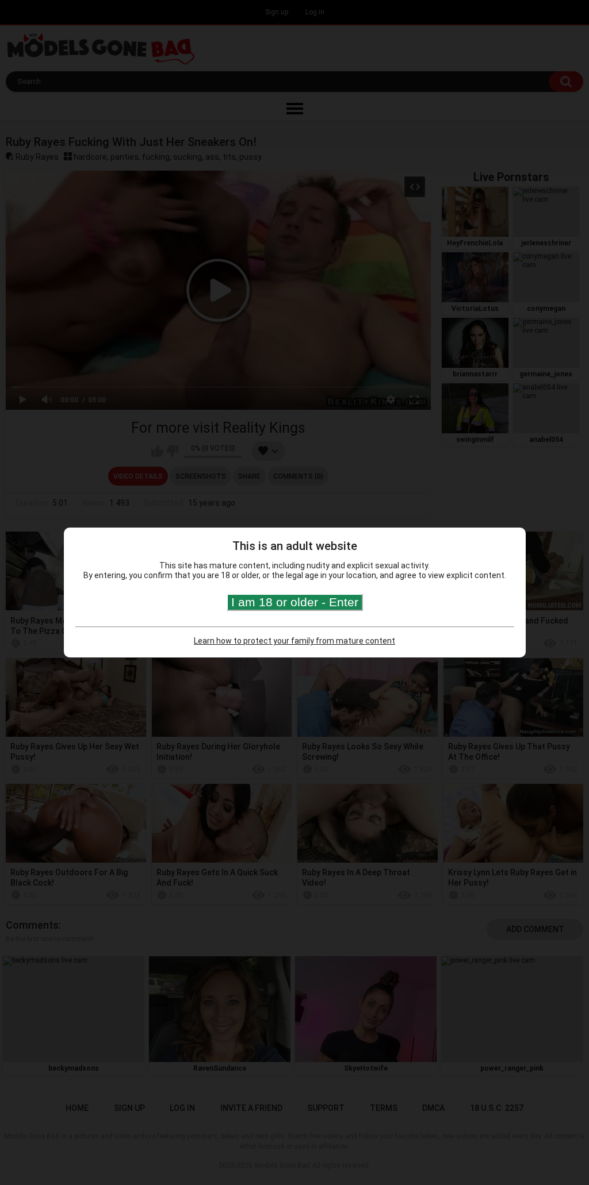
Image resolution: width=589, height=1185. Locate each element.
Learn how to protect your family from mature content (294, 640)
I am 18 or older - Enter (294, 602)
